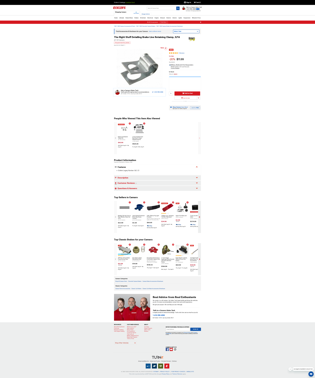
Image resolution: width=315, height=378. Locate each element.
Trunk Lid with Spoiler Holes (195, 217)
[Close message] (200, 22)
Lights (180, 18)
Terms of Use (130, 338)
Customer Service (131, 332)
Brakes (137, 18)
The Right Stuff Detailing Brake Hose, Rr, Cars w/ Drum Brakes (196, 260)
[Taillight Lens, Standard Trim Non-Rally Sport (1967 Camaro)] (167, 207)
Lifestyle (121, 18)
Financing (116, 328)
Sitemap (156, 371)
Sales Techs (147, 329)
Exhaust (162, 18)
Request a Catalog (118, 329)
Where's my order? (131, 326)
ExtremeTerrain (166, 361)
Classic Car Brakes (136, 288)
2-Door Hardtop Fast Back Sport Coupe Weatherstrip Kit (137, 139)
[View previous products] (115, 138)
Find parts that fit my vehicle (122, 42)
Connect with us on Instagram (175, 349)
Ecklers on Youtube (171, 349)
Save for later (186, 98)
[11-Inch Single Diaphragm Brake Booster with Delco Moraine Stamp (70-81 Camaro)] (167, 250)
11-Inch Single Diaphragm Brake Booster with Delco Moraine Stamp (167, 260)
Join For (195, 107)
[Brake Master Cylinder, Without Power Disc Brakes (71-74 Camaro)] (182, 250)
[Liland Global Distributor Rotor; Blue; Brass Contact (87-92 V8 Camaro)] (139, 207)
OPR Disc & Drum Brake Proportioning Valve (124, 259)
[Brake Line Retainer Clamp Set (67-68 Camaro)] (124, 129)
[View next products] (199, 138)
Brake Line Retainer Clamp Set (123, 138)
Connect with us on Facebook (167, 349)
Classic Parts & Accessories (122, 288)
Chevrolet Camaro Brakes (134, 281)
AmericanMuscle (143, 361)
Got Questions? (131, 331)
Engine (157, 18)
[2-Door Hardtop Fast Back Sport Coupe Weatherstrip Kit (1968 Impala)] (139, 129)
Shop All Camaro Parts (121, 281)
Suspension (187, 18)
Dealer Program (148, 328)
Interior (175, 18)
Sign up (195, 329)
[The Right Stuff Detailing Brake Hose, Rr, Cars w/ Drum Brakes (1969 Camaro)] (196, 250)
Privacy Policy (187, 332)
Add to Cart (188, 93)
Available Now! (130, 2)
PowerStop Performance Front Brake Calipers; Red (153, 260)
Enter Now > (164, 22)
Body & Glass (129, 18)
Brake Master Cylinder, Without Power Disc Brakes (181, 260)
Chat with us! (130, 334)
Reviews (146, 331)
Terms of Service (177, 374)
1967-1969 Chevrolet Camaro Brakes (145, 26)
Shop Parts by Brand (119, 326)
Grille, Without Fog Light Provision (153, 217)
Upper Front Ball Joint (181, 216)
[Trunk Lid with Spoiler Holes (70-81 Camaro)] (196, 207)
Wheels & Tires (196, 18)
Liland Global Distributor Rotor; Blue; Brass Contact (138, 218)
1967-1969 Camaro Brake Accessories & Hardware (169, 26)
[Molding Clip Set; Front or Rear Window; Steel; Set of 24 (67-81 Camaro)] (124, 207)
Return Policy (130, 329)
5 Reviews (181, 53)
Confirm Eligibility (175, 68)
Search (178, 8)
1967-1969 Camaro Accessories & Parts (124, 26)
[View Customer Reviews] (173, 53)
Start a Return (130, 328)
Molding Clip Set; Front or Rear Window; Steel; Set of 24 (124, 218)
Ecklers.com (128, 9)
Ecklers (174, 361)
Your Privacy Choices (178, 371)
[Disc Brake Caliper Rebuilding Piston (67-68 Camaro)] (139, 250)
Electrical (150, 18)
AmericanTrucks (155, 361)
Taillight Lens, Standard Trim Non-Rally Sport (167, 217)
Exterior (168, 18)
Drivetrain (143, 18)
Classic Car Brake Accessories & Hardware (154, 288)
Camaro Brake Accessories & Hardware (153, 281)
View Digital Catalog (119, 331)
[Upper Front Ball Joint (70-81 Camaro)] (182, 207)
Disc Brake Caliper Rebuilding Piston (137, 259)
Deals (116, 18)
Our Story (146, 326)
